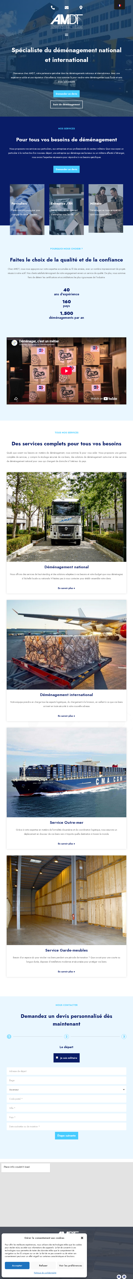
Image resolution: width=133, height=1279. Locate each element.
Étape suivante (66, 1135)
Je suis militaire (68, 1058)
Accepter (17, 1265)
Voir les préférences (70, 1265)
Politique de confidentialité (45, 1272)
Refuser (43, 1265)
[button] (82, 1238)
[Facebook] (119, 1277)
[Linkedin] (124, 1277)
